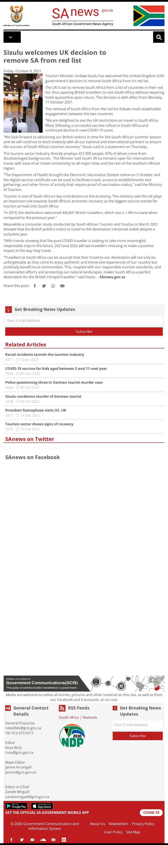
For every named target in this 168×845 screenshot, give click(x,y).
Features (90, 717)
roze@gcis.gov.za (19, 752)
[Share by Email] (62, 286)
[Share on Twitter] (44, 286)
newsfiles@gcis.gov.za (23, 728)
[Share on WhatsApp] (53, 286)
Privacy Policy (143, 823)
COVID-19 (151, 812)
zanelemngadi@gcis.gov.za (27, 796)
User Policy (113, 832)
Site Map (133, 832)
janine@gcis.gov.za (20, 772)
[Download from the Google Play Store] (16, 806)
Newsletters (118, 823)
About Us (97, 823)
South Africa (69, 717)
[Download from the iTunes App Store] (42, 806)
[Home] (17, 15)
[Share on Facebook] (34, 286)
